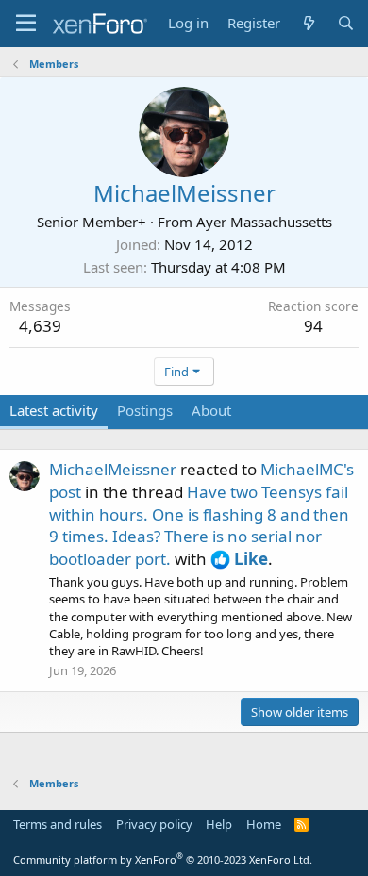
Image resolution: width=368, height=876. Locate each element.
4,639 (40, 326)
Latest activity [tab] (53, 410)
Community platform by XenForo (162, 859)
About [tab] (211, 410)
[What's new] (308, 23)
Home (263, 824)
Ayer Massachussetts (264, 221)
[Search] (345, 23)
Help (219, 824)
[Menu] (26, 23)
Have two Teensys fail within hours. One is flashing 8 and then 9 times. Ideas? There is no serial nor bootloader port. (199, 525)
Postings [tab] (145, 410)
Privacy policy (154, 824)
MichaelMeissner (112, 469)
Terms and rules (57, 824)
